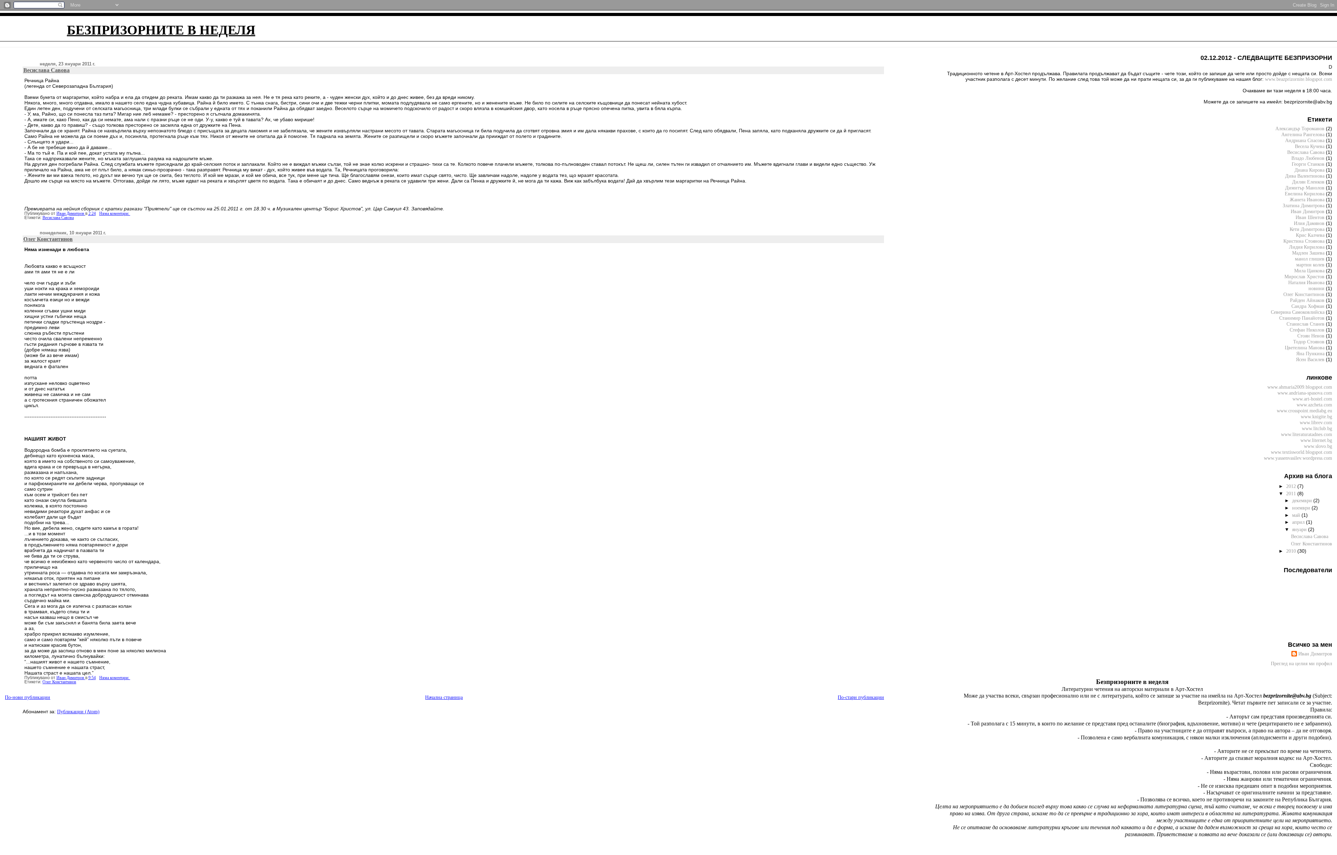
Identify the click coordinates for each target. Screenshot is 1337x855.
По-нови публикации (27, 697)
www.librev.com (1316, 422)
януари (1300, 529)
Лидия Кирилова (1306, 247)
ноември (1302, 508)
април (1299, 522)
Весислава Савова (46, 70)
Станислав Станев (1305, 324)
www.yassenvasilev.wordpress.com (1298, 458)
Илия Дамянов (1309, 223)
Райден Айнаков (1307, 300)
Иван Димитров (1307, 211)
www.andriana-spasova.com (1304, 393)
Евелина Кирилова (1304, 193)
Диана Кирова (1309, 170)
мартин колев (1310, 264)
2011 (1291, 493)
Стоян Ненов (1310, 336)
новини (1316, 288)
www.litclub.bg (1317, 428)
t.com (1298, 79)
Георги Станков (1308, 164)
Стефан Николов (1307, 330)
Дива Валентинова (1304, 176)
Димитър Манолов (1304, 188)
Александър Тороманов (1299, 128)
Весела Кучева (1309, 146)
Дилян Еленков (1308, 182)
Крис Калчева (1310, 235)
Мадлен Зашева (1308, 253)
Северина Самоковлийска (1297, 312)
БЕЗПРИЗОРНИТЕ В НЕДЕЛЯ (161, 30)
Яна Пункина (1310, 353)
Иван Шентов (1310, 217)
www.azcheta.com (1314, 404)
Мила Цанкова (1309, 270)
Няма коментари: (114, 213)
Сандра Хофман (1307, 306)
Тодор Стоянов (1308, 341)
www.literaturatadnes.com (1306, 434)
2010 (1291, 551)
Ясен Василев (1310, 359)
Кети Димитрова (1307, 229)
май (1296, 515)
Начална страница (444, 697)
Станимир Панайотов (1301, 318)
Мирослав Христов (1304, 276)
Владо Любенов (1307, 158)
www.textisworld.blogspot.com (1301, 452)
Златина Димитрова (1303, 205)
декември (1302, 500)
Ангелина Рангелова (1302, 134)
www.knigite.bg (1316, 416)
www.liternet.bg (1316, 440)
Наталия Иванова (1306, 282)
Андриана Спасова (1304, 140)
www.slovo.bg (1318, 446)
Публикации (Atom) (78, 711)
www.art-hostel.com (1312, 399)
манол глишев (1309, 259)
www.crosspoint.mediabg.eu (1304, 410)
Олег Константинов (48, 239)
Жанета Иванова (1307, 199)
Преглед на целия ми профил (1301, 663)
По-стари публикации (861, 697)
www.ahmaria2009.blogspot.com (1299, 387)
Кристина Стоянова (1303, 241)
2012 (1291, 486)
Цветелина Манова (1304, 347)
